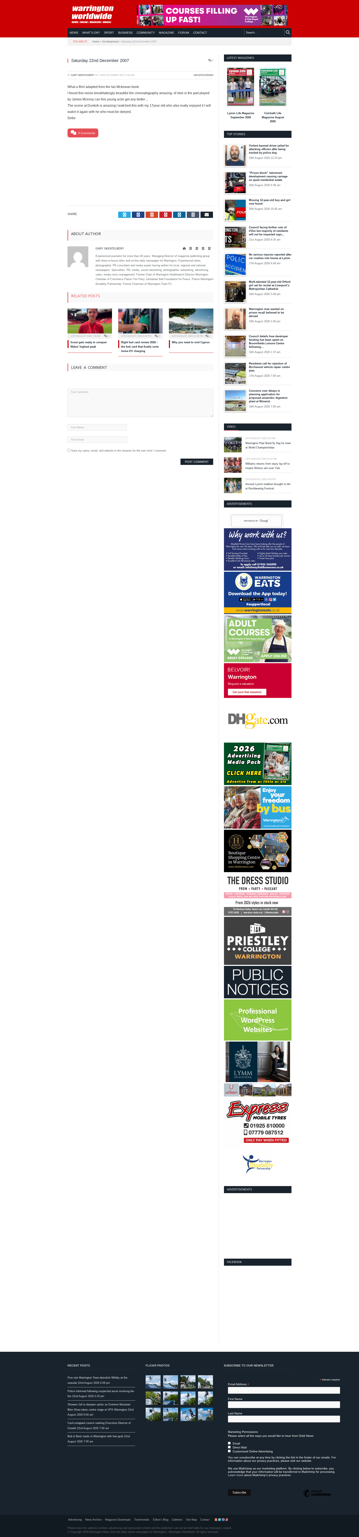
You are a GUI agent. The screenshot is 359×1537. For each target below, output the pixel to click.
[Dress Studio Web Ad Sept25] (257, 914)
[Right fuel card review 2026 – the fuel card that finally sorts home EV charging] (140, 323)
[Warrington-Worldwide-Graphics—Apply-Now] (212, 24)
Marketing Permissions (243, 1431)
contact (200, 32)
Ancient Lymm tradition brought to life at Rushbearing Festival (267, 486)
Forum (183, 32)
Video (231, 426)
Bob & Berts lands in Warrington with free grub (95, 1436)
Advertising (75, 1519)
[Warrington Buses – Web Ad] (257, 827)
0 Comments (86, 133)
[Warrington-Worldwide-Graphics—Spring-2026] (257, 661)
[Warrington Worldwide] (95, 14)
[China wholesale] (257, 740)
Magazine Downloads (118, 1519)
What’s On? (91, 32)
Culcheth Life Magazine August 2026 (273, 117)
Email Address (238, 1384)
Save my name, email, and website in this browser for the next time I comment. (119, 450)
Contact (205, 1519)
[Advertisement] (140, 171)
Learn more (235, 1475)
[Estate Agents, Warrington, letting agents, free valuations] (257, 697)
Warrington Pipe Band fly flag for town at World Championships (268, 445)
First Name (235, 1399)
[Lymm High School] (258, 1081)
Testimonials (141, 1519)
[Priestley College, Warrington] (257, 963)
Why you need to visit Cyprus (191, 342)
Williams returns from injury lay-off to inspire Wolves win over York (267, 466)
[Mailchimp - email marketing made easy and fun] (317, 1496)
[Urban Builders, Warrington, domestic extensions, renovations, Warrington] (257, 1095)
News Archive (93, 1519)
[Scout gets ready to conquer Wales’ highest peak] (90, 323)
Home (95, 41)
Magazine (166, 32)
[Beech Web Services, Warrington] (257, 1039)
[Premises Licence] (257, 997)
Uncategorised (110, 41)
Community (146, 32)
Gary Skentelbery (82, 75)
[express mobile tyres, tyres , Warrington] (257, 1147)
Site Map (191, 1519)
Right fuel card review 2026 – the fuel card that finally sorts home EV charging (140, 347)
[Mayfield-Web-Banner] (257, 569)
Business (125, 32)
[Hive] (257, 871)
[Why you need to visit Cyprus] (191, 323)
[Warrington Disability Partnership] (257, 1176)
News (74, 32)
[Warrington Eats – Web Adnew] (257, 613)
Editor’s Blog (160, 1519)
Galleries (177, 1519)
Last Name (235, 1413)
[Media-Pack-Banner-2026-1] (257, 784)
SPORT (109, 32)
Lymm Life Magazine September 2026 (240, 115)
